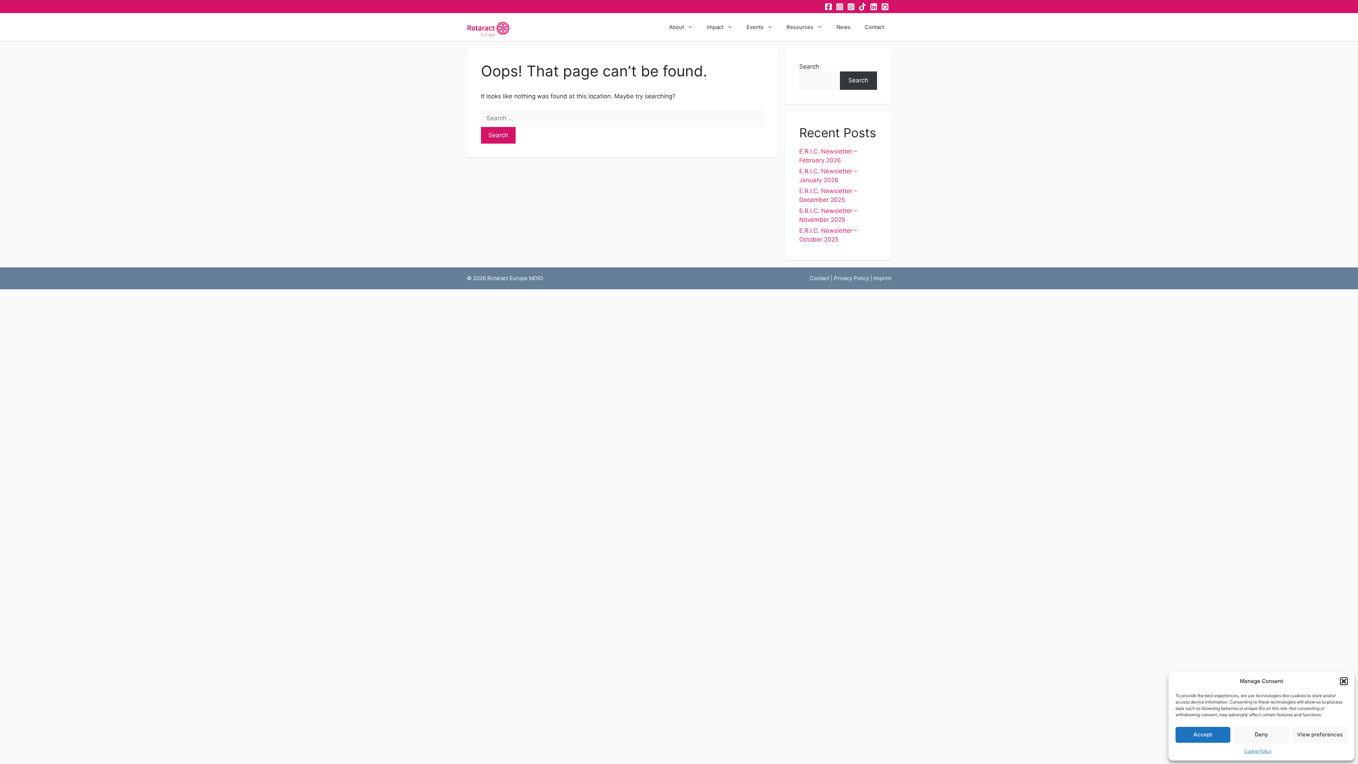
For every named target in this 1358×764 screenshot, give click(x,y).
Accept (1203, 734)
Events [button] (755, 27)
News (843, 27)
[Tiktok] (863, 7)
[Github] (885, 7)
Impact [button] (715, 27)
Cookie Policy (1258, 751)
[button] (1343, 681)
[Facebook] (829, 7)
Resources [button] (800, 27)
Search (809, 66)
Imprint (882, 278)
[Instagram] (840, 7)
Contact (874, 27)
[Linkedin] (874, 7)
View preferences (1320, 734)
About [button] (676, 27)
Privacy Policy (851, 278)
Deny (1261, 734)
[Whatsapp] (851, 7)
